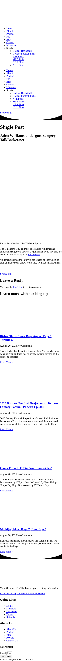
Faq (8, 36)
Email (3, 653)
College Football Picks (24, 53)
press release (34, 254)
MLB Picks (18, 59)
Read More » (6, 362)
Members (11, 45)
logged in (18, 287)
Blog (8, 39)
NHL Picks (18, 65)
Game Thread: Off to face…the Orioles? (26, 468)
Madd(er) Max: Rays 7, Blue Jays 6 (23, 529)
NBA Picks (18, 62)
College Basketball (22, 50)
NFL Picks (18, 56)
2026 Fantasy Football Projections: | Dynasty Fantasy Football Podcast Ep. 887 (29, 405)
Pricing (10, 33)
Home (9, 28)
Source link (5, 273)
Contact (10, 42)
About (9, 31)
